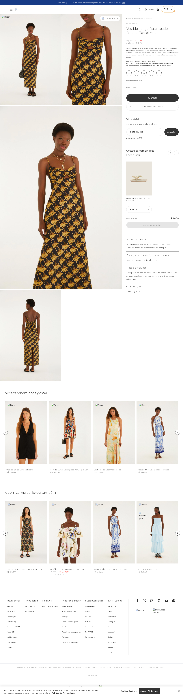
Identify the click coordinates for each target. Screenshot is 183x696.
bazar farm (138, 19)
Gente (87, 611)
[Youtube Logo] (167, 600)
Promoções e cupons (70, 622)
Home (128, 19)
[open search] (140, 9)
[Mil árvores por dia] (158, 617)
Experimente (131, 87)
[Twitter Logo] (146, 600)
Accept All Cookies (149, 691)
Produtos (65, 627)
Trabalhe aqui (12, 622)
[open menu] (11, 9)
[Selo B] (143, 617)
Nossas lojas (11, 617)
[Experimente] (117, 18)
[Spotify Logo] (175, 600)
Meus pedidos (30, 606)
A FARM (10, 606)
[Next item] (176, 153)
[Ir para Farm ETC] (168, 9)
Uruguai (111, 632)
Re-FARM (89, 632)
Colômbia (112, 617)
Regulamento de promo (71, 632)
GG (159, 73)
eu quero (152, 98)
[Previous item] (170, 153)
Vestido (149, 19)
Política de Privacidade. (63, 693)
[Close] (179, 691)
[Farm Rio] (24, 9)
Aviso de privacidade (70, 642)
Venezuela (112, 642)
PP (129, 73)
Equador (111, 652)
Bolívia (110, 637)
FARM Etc (10, 611)
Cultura (88, 617)
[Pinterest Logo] (160, 600)
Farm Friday (11, 642)
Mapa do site (92, 675)
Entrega (65, 617)
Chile (110, 611)
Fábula (9, 647)
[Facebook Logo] (139, 600)
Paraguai (111, 622)
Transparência (90, 627)
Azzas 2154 (11, 632)
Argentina (112, 606)
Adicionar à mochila (152, 225)
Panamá (111, 647)
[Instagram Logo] (153, 600)
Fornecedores (90, 637)
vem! (123, 3)
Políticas (65, 637)
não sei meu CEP (134, 138)
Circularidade (90, 606)
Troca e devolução (69, 611)
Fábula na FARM (13, 627)
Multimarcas (11, 637)
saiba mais (131, 279)
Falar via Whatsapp (49, 606)
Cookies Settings (128, 691)
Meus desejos (29, 611)
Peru (110, 627)
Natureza (88, 622)
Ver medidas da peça (134, 81)
